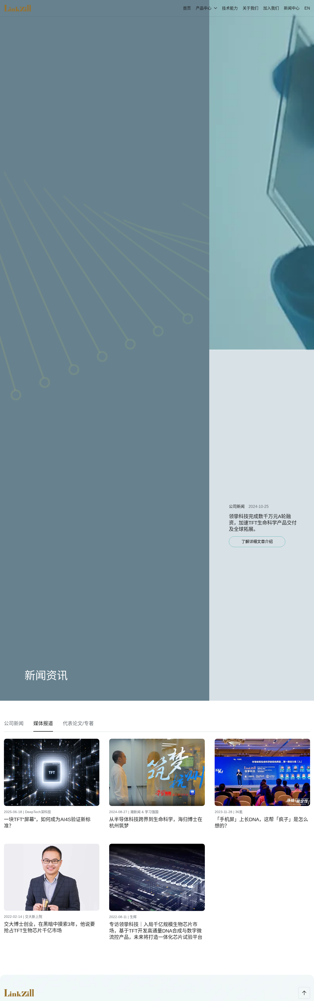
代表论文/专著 (78, 723)
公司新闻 (14, 723)
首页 (187, 8)
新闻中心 (292, 8)
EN (307, 8)
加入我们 (271, 8)
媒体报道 (43, 723)
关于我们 (250, 8)
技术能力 (230, 8)
